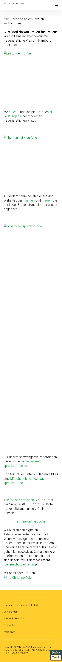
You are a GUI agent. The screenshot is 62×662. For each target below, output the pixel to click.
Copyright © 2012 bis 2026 (17, 647)
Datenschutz (10, 625)
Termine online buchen (31, 521)
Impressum (9, 631)
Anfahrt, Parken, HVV (14, 618)
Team (15, 112)
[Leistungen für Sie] (31, 79)
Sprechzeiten (10, 611)
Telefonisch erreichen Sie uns (24, 500)
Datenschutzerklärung (20, 564)
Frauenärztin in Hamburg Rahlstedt (21, 605)
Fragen (46, 200)
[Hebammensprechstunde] (31, 338)
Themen (29, 200)
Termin (56, 657)
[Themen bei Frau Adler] (31, 163)
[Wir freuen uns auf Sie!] (18, 577)
